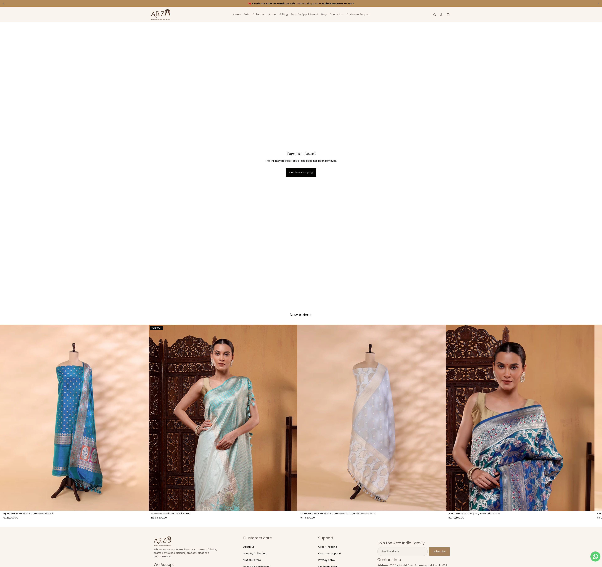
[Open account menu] (441, 14)
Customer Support (329, 553)
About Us (248, 547)
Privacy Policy (326, 560)
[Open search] (434, 14)
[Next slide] (598, 3)
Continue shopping (301, 172)
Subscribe (439, 551)
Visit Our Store (252, 560)
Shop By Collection (254, 553)
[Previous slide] (3, 3)
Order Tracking (327, 547)
